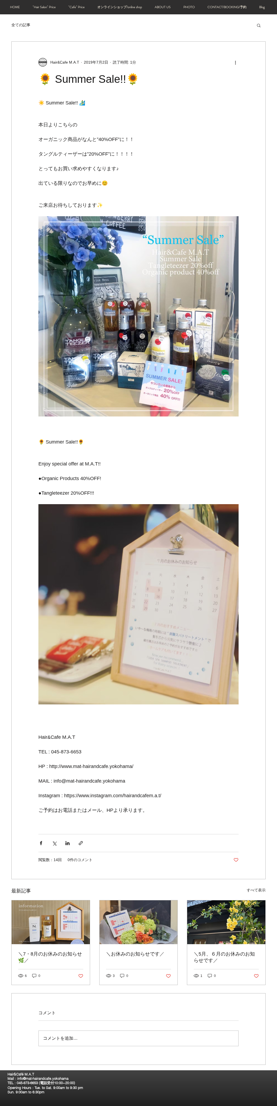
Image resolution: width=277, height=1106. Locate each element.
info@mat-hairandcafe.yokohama (42, 1078)
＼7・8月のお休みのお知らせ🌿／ (50, 957)
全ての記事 (20, 25)
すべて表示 (256, 890)
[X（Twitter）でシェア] (54, 843)
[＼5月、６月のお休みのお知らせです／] (226, 922)
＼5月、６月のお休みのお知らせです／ (224, 957)
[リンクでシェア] (80, 843)
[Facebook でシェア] (41, 843)
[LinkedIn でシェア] (67, 843)
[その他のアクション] (235, 62)
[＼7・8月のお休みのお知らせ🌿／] (51, 922)
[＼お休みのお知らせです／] (139, 922)
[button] (258, 25)
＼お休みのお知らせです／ (135, 954)
